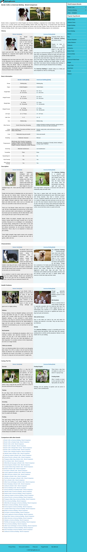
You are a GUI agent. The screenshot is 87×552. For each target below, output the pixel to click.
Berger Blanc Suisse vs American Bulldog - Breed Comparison (19, 516)
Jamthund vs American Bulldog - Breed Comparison (16, 531)
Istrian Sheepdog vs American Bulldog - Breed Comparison (18, 529)
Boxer (68, 56)
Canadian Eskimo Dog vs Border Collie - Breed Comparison (18, 466)
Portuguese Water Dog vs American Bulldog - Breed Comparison (19, 499)
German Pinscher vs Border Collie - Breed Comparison (17, 457)
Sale (21, 34)
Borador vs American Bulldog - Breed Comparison (16, 504)
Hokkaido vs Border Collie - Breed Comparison (15, 476)
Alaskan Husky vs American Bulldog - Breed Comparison (18, 493)
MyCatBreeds (54, 546)
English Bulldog (71, 25)
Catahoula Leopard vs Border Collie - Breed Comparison (17, 455)
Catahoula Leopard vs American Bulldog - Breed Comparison (19, 495)
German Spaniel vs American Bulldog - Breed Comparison (18, 506)
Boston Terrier (70, 51)
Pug (68, 36)
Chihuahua (70, 48)
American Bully (71, 53)
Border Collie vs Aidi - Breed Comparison (14, 444)
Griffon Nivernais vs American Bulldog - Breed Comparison (18, 518)
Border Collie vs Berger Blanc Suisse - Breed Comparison (18, 447)
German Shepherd (71, 39)
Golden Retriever (71, 42)
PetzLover (35, 546)
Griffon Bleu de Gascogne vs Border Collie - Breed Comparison (19, 463)
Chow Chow (70, 65)
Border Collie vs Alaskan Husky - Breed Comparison (16, 442)
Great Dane (70, 68)
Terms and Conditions (24, 546)
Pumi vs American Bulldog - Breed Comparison (15, 523)
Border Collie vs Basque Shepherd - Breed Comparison (17, 451)
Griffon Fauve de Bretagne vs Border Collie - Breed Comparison (19, 482)
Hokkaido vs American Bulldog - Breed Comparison (16, 520)
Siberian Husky (71, 19)
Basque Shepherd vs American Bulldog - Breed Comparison (18, 527)
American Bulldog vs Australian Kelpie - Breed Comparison (18, 489)
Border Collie (16, 34)
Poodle (69, 71)
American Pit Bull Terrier (73, 59)
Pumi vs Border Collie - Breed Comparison (14, 480)
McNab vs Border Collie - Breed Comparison (15, 468)
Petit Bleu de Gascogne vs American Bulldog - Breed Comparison (20, 522)
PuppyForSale (44, 546)
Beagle (69, 62)
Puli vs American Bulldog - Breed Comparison (15, 501)
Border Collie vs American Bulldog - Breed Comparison (17, 440)
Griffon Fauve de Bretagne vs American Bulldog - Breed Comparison (20, 525)
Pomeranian (70, 28)
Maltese (69, 33)
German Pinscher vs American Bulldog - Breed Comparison (18, 497)
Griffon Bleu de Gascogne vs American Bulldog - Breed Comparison (20, 503)
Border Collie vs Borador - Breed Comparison (15, 445)
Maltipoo (69, 73)
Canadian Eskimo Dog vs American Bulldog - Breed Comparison (19, 508)
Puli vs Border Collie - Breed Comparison (14, 461)
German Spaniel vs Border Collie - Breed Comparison (17, 464)
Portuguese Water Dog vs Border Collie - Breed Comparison (18, 459)
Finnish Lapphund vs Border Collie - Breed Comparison (17, 472)
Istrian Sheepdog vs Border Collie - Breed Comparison (17, 483)
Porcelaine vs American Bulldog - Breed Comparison (16, 512)
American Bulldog (48, 34)
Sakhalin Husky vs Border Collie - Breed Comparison (17, 453)
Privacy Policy (12, 546)
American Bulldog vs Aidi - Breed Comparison (15, 487)
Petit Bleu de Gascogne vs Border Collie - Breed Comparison (19, 478)
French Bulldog (71, 31)
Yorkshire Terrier (71, 22)
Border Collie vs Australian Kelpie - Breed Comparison (17, 449)
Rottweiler (69, 45)
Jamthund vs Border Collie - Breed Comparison (15, 485)
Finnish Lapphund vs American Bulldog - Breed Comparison (18, 514)
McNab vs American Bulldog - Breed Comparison (16, 510)
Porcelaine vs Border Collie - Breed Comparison (15, 470)
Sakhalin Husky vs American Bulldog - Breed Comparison (18, 491)
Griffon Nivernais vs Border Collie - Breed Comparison (17, 474)
